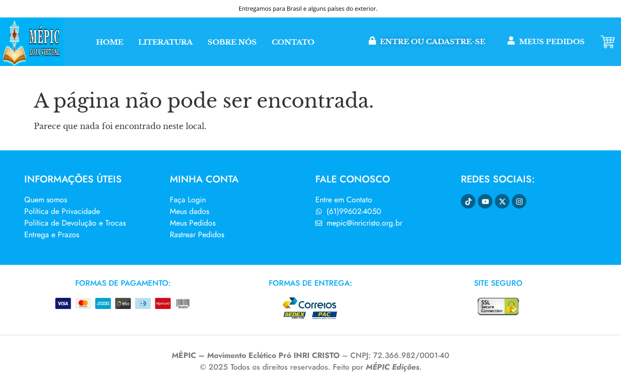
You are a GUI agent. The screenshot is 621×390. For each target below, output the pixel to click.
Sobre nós (232, 42)
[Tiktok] (468, 201)
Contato (293, 42)
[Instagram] (519, 201)
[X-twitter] (502, 201)
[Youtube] (485, 201)
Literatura (165, 42)
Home (109, 42)
